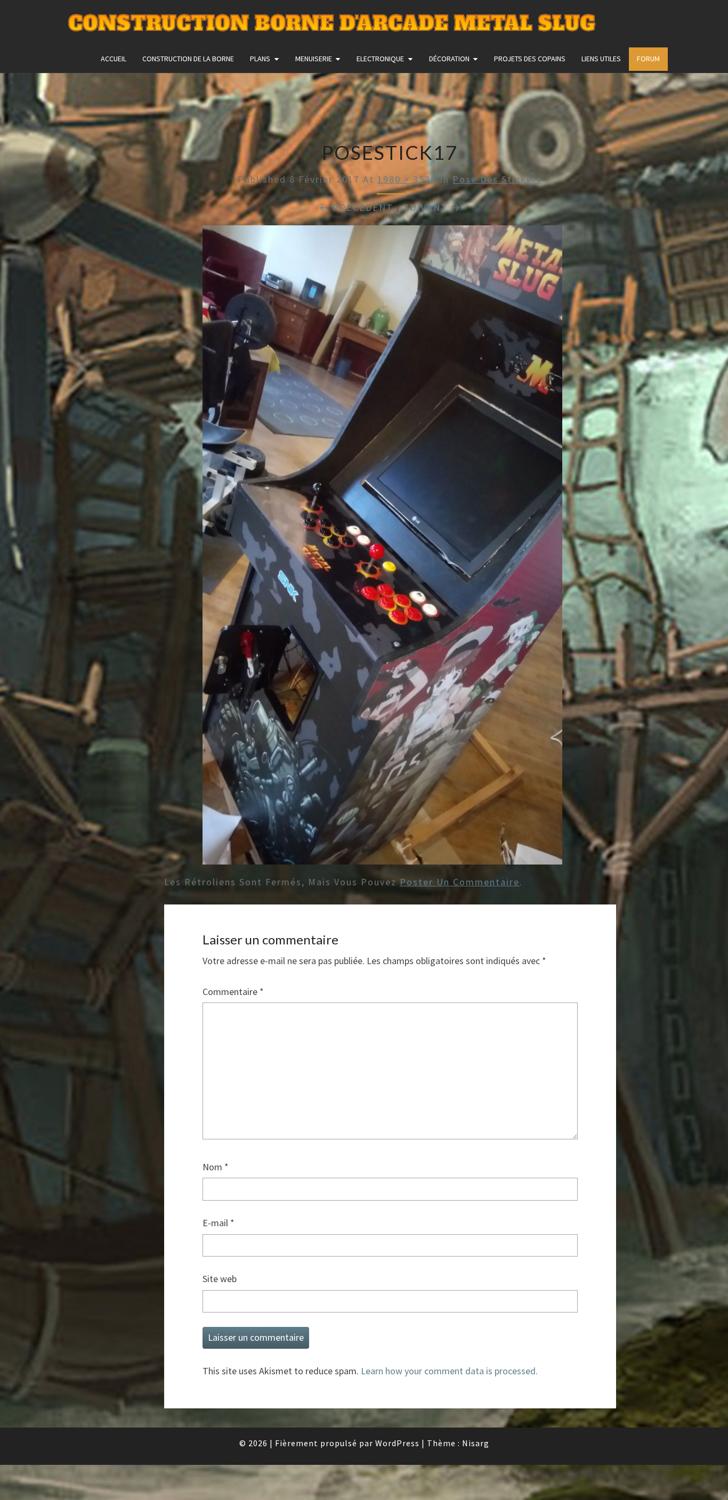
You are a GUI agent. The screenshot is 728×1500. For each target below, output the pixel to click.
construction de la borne (188, 58)
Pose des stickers (497, 179)
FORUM (648, 58)
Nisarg (475, 1443)
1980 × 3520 (406, 179)
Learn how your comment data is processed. (449, 1371)
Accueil (113, 58)
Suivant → (432, 207)
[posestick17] (382, 548)
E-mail (218, 1223)
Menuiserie (313, 58)
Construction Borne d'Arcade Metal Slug (331, 24)
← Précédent (356, 207)
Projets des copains (529, 58)
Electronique (380, 58)
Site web (220, 1279)
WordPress (397, 1443)
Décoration (449, 58)
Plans (260, 58)
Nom (216, 1167)
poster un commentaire (460, 882)
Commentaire (233, 991)
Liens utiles (601, 58)
